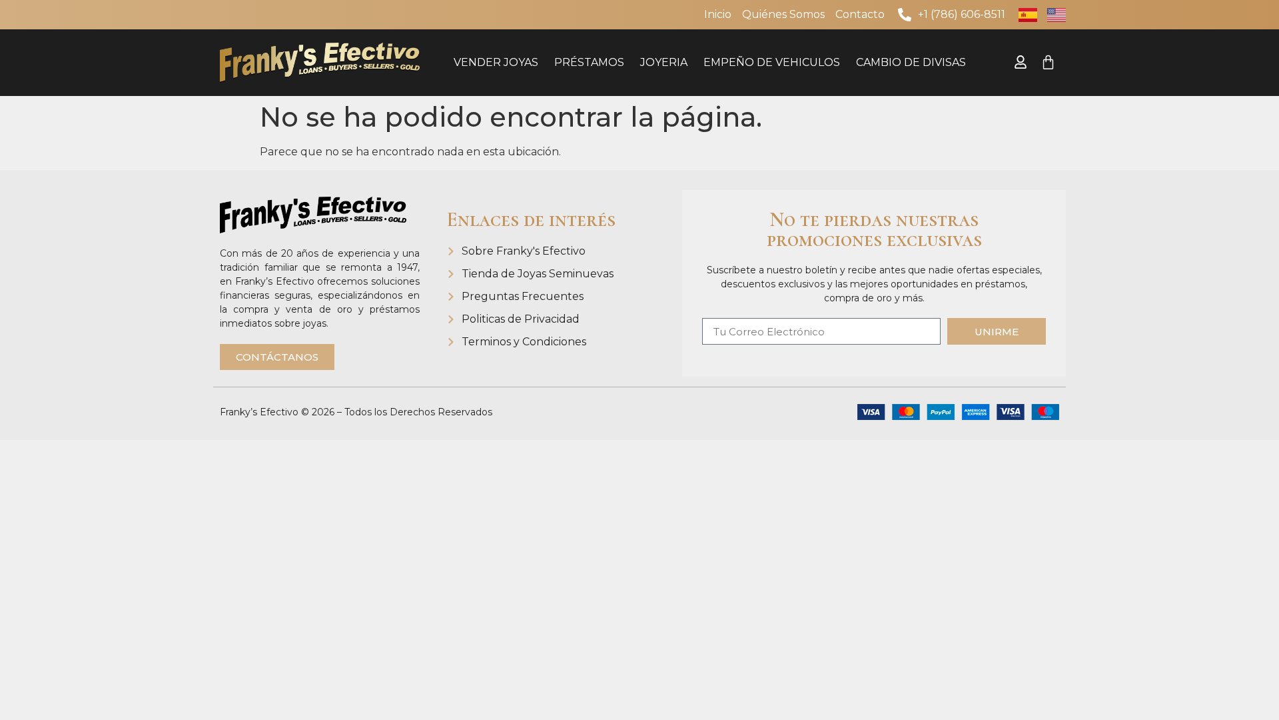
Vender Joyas (496, 62)
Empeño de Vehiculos (771, 62)
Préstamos (589, 62)
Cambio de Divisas (911, 62)
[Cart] (1048, 62)
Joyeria (663, 62)
